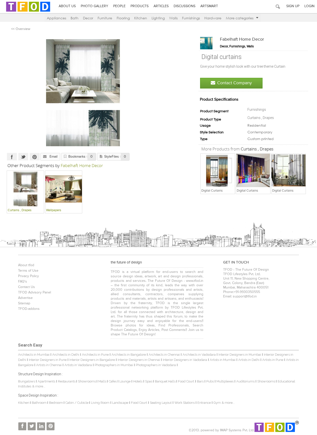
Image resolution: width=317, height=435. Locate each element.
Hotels (137, 381)
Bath (75, 18)
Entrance (204, 403)
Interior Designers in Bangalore (92, 360)
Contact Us (26, 287)
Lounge (125, 381)
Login (309, 6)
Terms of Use (28, 270)
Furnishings (191, 18)
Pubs (210, 381)
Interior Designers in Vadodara (185, 360)
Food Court (186, 381)
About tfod (26, 265)
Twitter (23, 156)
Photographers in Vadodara (156, 365)
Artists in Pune (272, 360)
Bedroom (56, 403)
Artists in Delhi (249, 360)
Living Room (100, 403)
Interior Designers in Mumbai (239, 354)
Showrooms (87, 381)
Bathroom (39, 403)
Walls (173, 18)
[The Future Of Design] (28, 11)
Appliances (56, 18)
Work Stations (184, 403)
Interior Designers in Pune (48, 360)
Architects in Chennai (164, 354)
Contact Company (234, 83)
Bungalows (26, 381)
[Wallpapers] (63, 189)
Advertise (25, 298)
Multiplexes (225, 381)
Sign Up (292, 6)
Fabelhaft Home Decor (242, 39)
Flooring (123, 18)
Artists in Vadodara (78, 365)
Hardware (212, 18)
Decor (88, 18)
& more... (38, 386)
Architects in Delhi (65, 354)
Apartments (46, 381)
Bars (200, 381)
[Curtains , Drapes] (218, 170)
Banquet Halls (165, 381)
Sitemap (24, 303)
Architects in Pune (95, 354)
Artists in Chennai (49, 365)
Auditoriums (245, 381)
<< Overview (20, 29)
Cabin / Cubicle (77, 403)
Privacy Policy (28, 276)
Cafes (113, 381)
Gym (217, 403)
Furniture (105, 18)
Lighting (158, 18)
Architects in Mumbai (34, 354)
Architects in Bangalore (128, 354)
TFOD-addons (29, 309)
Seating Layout (161, 403)
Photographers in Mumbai (114, 365)
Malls (102, 381)
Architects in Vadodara (199, 354)
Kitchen (140, 18)
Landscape (120, 403)
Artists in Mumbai (223, 360)
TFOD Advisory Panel (34, 292)
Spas (149, 381)
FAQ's (22, 281)
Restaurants (67, 381)
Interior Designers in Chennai (139, 360)
